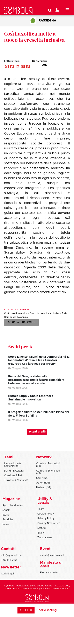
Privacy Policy (45, 518)
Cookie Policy (45, 513)
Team (40, 509)
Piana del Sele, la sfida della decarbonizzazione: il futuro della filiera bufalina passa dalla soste (36, 380)
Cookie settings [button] (47, 610)
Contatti (8, 549)
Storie (5, 514)
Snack (6, 510)
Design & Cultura (14, 470)
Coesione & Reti (13, 475)
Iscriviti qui (7, 573)
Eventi (46, 549)
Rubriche (7, 519)
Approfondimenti (12, 505)
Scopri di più (37, 431)
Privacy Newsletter (48, 523)
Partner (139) (43, 487)
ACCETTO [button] (26, 610)
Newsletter (11, 567)
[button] (58, 65)
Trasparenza (44, 537)
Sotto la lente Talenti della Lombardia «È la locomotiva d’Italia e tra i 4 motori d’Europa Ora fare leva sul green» (38, 360)
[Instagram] (22, 67)
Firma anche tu (49, 572)
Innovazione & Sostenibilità (12, 464)
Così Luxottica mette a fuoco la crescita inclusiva (34, 36)
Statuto (41, 528)
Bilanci (41, 532)
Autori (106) (43, 482)
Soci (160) (41, 478)
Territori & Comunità (16, 480)
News (5, 524)
